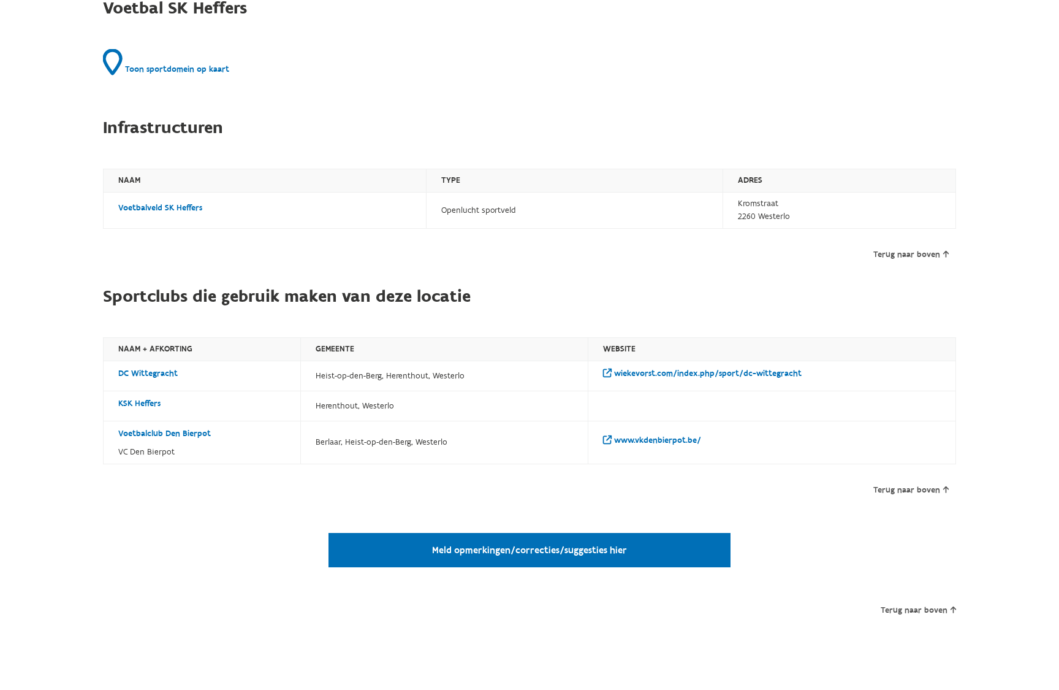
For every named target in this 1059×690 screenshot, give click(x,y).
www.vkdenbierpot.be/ (656, 440)
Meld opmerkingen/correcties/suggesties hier (529, 550)
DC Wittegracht (148, 373)
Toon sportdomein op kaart (176, 69)
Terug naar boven (906, 254)
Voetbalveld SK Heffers (160, 207)
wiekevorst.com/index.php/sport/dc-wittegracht (707, 373)
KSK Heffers (139, 403)
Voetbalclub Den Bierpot (164, 433)
